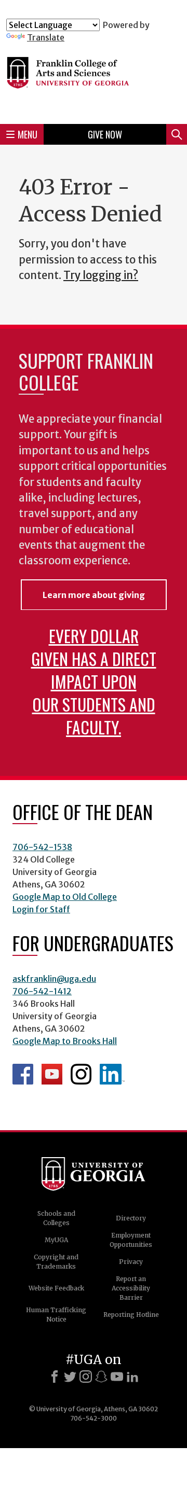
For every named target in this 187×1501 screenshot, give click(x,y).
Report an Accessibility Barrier (131, 1288)
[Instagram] (85, 1376)
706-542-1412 (42, 991)
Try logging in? (100, 275)
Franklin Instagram (81, 1074)
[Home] (93, 79)
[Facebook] (54, 1376)
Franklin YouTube (52, 1074)
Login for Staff (41, 909)
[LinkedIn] (132, 1376)
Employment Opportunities (131, 1239)
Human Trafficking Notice (56, 1314)
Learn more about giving (94, 595)
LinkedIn (112, 1074)
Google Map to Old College (64, 897)
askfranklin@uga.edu (54, 979)
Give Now (105, 134)
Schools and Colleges (56, 1218)
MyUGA (56, 1240)
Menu (27, 134)
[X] (70, 1376)
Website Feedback (56, 1288)
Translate (45, 37)
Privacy (131, 1262)
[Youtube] (117, 1376)
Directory (131, 1218)
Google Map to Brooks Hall (64, 1041)
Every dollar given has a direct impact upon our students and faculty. (93, 681)
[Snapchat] (101, 1376)
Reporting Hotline (131, 1314)
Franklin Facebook (22, 1074)
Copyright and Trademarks (56, 1261)
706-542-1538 (42, 847)
